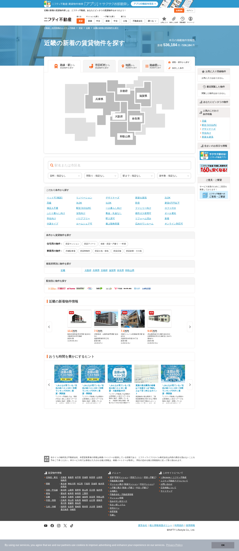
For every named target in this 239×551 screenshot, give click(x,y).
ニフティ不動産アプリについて (174, 481)
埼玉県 (80, 484)
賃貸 (112, 477)
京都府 (104, 270)
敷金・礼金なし (114, 213)
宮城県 (85, 477)
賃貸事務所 (85, 251)
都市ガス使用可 (143, 213)
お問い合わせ (166, 484)
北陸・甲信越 (52, 490)
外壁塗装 (114, 511)
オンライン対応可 (174, 223)
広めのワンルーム (144, 223)
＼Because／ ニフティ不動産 (173, 477)
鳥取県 (78, 500)
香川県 (63, 503)
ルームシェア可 (84, 223)
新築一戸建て (128, 487)
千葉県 (87, 484)
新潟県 (63, 490)
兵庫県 (96, 270)
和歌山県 (129, 270)
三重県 (85, 493)
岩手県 (78, 477)
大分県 (92, 506)
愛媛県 (71, 503)
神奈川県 (72, 484)
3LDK (79, 203)
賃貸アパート (90, 244)
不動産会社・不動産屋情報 (121, 494)
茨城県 (94, 484)
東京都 (63, 484)
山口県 (92, 500)
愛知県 (63, 493)
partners (66, 545)
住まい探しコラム (117, 505)
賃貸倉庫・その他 (134, 251)
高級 (49, 203)
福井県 (99, 490)
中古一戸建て (142, 487)
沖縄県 (73, 509)
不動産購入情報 (116, 481)
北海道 (63, 477)
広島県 (63, 500)
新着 (167, 218)
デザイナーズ (112, 197)
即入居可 (110, 218)
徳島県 (99, 500)
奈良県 (120, 270)
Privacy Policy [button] (174, 545)
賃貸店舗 (117, 251)
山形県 (99, 477)
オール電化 (170, 213)
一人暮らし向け (114, 208)
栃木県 (101, 484)
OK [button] (223, 545)
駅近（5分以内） (83, 208)
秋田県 (92, 477)
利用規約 (179, 525)
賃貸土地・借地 (101, 251)
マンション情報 (116, 498)
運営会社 (142, 525)
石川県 (92, 490)
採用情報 (190, 525)
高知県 (78, 503)
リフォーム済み (143, 218)
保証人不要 (52, 208)
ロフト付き (170, 208)
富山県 (85, 490)
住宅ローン (115, 508)
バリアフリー (83, 218)
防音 (137, 203)
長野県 (78, 490)
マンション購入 (116, 484)
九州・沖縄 (51, 506)
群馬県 (63, 486)
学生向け (51, 218)
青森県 (71, 477)
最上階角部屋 (112, 223)
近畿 (63, 270)
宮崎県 (99, 506)
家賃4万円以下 (172, 203)
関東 (48, 484)
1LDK (108, 203)
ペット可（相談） (55, 197)
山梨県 (71, 490)
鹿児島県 (64, 509)
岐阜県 (71, 493)
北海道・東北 (52, 477)
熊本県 (85, 506)
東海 (48, 493)
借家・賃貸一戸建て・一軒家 (113, 244)
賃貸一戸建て (150, 477)
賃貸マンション (72, 244)
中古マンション (147, 484)
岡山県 (71, 500)
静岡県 (78, 493)
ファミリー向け (143, 208)
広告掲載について (168, 487)
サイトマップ (166, 491)
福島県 (63, 480)
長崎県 (78, 506)
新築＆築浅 (141, 197)
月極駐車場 (70, 251)
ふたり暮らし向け (56, 213)
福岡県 (63, 506)
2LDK (167, 197)
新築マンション (131, 484)
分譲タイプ (52, 223)
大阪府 (88, 270)
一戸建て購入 (115, 487)
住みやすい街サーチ (118, 501)
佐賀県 (71, 506)
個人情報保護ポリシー (160, 525)
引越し (113, 515)
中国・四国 (51, 500)
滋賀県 (112, 270)
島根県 (85, 500)
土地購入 (114, 491)
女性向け (80, 213)
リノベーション (84, 197)
